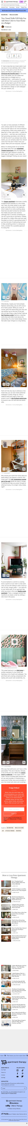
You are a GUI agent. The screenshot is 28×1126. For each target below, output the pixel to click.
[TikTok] (22, 1070)
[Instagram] (17, 1070)
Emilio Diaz (6, 301)
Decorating (11, 7)
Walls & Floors (14, 14)
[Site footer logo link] (14, 1062)
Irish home (20, 670)
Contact (3, 1075)
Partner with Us (23, 1114)
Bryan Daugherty (7, 51)
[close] (27, 1123)
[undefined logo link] (11, 1)
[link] (19, 882)
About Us (3, 1072)
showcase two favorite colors (10, 73)
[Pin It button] (6, 47)
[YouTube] (17, 1077)
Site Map (3, 1077)
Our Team (3, 1070)
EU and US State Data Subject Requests (18, 1120)
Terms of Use (13, 818)
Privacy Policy (13, 1093)
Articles (17, 7)
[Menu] (2, 2)
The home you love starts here (13, 1055)
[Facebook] (17, 1073)
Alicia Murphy (7, 472)
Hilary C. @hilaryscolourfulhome (10, 667)
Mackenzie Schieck (8, 579)
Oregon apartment (9, 201)
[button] (25, 47)
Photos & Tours (4, 7)
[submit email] (24, 1088)
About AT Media (12, 1114)
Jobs (18, 1114)
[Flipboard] (22, 1077)
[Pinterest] (22, 1073)
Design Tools (23, 7)
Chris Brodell (6, 388)
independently (6, 60)
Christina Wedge (7, 766)
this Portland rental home (18, 398)
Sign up (14, 813)
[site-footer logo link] (4, 1114)
